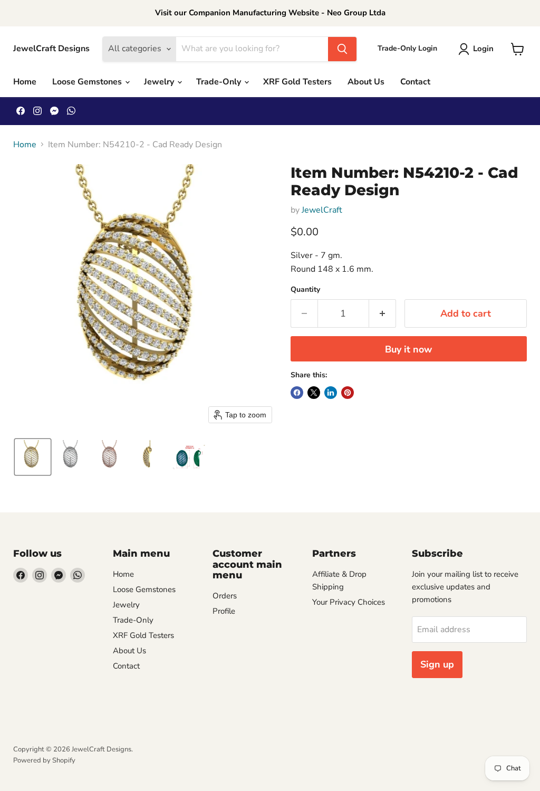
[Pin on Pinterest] (347, 392)
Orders (225, 595)
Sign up (437, 664)
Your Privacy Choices (348, 602)
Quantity (305, 289)
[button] (478, 49)
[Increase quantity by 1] (382, 313)
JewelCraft (322, 210)
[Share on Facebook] (297, 392)
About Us (366, 82)
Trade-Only (219, 82)
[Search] (342, 49)
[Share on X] (313, 392)
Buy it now (408, 349)
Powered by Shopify (44, 760)
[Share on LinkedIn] (330, 392)
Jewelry (160, 82)
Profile (224, 611)
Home (24, 82)
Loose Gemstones (88, 82)
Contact (415, 82)
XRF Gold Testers (297, 82)
